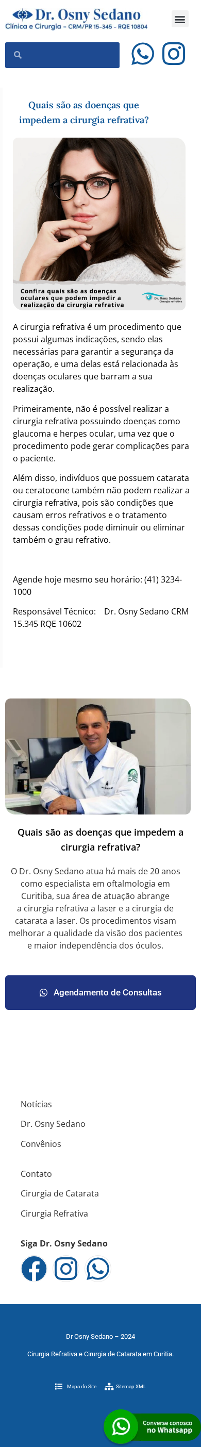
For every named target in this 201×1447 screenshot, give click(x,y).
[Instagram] (174, 53)
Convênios (41, 1144)
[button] (180, 18)
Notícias (36, 1104)
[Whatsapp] (143, 53)
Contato (36, 1173)
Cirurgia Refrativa (54, 1213)
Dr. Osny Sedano (53, 1123)
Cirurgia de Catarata (60, 1193)
